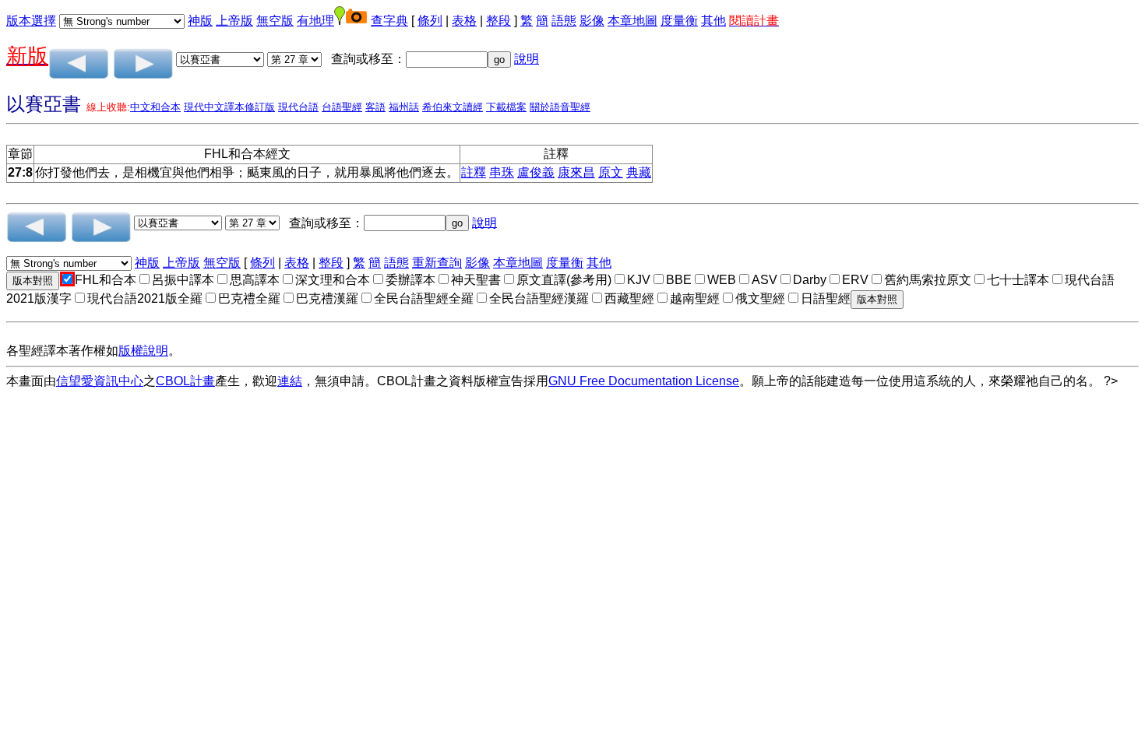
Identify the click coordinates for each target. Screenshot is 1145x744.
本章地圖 (632, 20)
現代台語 (298, 107)
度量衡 (679, 20)
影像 (592, 20)
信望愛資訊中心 (99, 381)
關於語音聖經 (560, 107)
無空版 (275, 20)
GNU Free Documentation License (643, 381)
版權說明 (143, 350)
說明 (526, 58)
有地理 (315, 20)
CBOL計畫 (185, 381)
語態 (563, 20)
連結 (289, 381)
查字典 (389, 20)
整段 (498, 20)
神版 (200, 20)
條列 (429, 20)
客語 (375, 107)
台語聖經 (342, 107)
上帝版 (234, 20)
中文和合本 (155, 107)
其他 (713, 20)
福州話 (404, 107)
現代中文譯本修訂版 (229, 107)
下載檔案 (506, 107)
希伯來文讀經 (452, 107)
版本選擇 (31, 20)
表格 (464, 20)
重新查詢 (437, 262)
